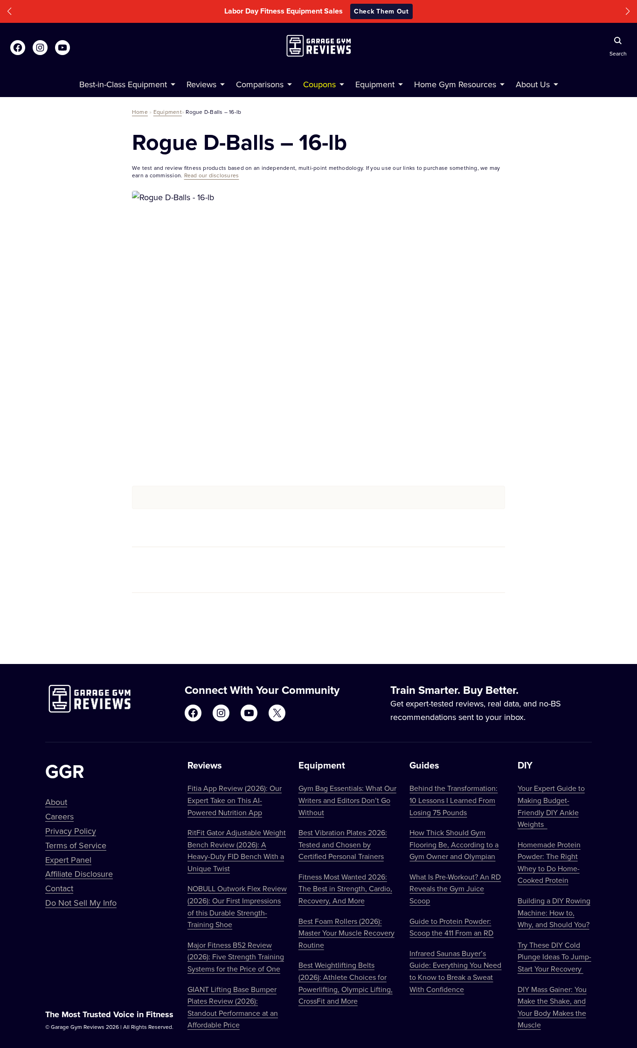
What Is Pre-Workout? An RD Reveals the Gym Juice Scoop (455, 889)
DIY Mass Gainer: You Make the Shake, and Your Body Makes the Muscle (552, 1007)
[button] (9, 11)
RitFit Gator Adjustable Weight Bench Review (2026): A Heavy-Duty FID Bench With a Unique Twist (236, 850)
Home (140, 112)
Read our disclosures (211, 175)
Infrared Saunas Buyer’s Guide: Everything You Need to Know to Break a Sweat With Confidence (455, 971)
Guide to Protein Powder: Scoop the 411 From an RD (451, 927)
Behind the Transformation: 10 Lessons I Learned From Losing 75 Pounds (453, 800)
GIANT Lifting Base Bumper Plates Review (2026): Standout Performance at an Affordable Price (232, 1007)
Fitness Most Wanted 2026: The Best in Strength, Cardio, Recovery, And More (345, 889)
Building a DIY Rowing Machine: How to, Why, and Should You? (554, 912)
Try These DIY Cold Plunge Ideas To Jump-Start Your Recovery (554, 957)
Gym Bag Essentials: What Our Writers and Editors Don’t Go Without (347, 800)
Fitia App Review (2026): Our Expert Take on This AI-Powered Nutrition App (234, 800)
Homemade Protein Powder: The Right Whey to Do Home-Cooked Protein (549, 862)
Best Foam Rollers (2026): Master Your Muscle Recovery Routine (346, 933)
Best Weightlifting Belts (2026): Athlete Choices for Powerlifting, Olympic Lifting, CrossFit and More (345, 983)
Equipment (167, 112)
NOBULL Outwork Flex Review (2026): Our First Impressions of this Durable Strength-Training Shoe (237, 906)
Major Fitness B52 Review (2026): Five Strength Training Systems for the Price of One (235, 957)
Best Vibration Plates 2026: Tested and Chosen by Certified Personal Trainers (342, 844)
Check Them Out (381, 11)
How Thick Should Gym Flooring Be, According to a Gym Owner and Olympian (454, 844)
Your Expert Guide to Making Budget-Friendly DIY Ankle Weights (551, 806)
